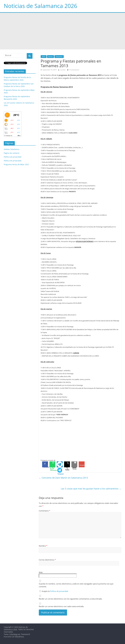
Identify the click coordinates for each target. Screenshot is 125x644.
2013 (43, 57)
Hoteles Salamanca (11, 149)
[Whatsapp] (52, 464)
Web (41, 572)
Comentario (44, 510)
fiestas (50, 57)
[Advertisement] (62, 31)
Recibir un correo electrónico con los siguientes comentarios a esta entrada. (70, 599)
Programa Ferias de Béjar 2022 (16, 164)
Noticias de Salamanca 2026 (40, 6)
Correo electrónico (47, 560)
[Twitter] (67, 464)
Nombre (43, 546)
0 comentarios (74, 70)
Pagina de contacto (11, 153)
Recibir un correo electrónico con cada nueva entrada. (61, 606)
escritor (63, 70)
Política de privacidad (59, 591)
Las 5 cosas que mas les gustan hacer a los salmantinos (91, 488)
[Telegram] (60, 464)
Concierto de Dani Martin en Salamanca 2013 (63, 477)
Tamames (59, 57)
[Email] (74, 464)
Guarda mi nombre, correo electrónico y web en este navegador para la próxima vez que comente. (76, 585)
